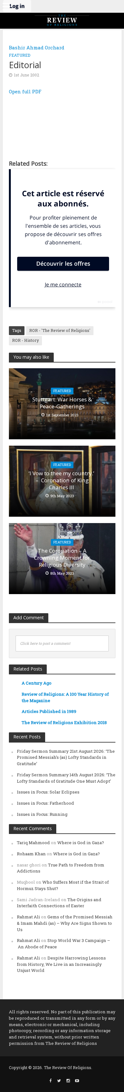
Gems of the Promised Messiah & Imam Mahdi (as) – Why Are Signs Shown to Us (65, 923)
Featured (20, 55)
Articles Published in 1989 (49, 711)
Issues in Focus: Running (42, 814)
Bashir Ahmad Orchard (36, 47)
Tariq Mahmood (33, 842)
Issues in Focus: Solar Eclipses (48, 792)
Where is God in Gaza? (80, 842)
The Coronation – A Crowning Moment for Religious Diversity (62, 558)
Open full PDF (25, 92)
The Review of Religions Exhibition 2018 (64, 722)
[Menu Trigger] (6, 6)
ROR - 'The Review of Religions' (59, 330)
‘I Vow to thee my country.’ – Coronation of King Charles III (62, 480)
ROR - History (25, 340)
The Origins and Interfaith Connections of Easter (59, 903)
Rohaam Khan (31, 854)
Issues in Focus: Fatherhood (45, 803)
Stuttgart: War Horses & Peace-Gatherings (62, 403)
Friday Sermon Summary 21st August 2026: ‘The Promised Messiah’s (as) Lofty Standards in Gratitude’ (66, 757)
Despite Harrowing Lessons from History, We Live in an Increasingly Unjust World (61, 964)
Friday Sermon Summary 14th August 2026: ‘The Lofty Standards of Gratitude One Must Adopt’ (66, 778)
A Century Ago (37, 683)
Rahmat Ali (28, 917)
